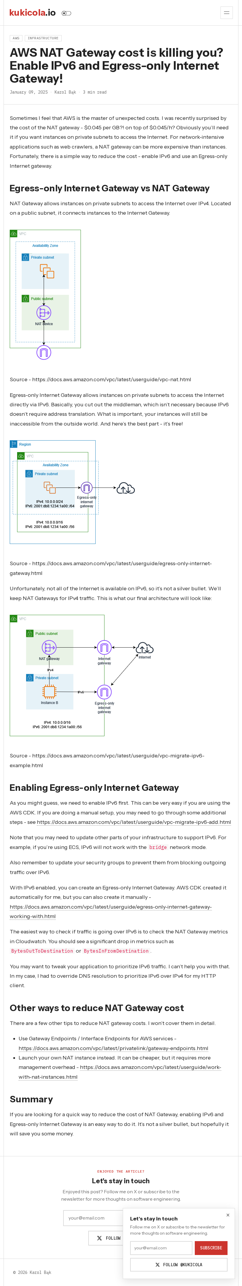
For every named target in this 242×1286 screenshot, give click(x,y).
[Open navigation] (226, 12)
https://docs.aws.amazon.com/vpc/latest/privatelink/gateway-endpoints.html (113, 1048)
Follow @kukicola (124, 1238)
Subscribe (211, 1248)
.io (32, 12)
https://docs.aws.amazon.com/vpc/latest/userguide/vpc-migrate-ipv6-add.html (134, 822)
